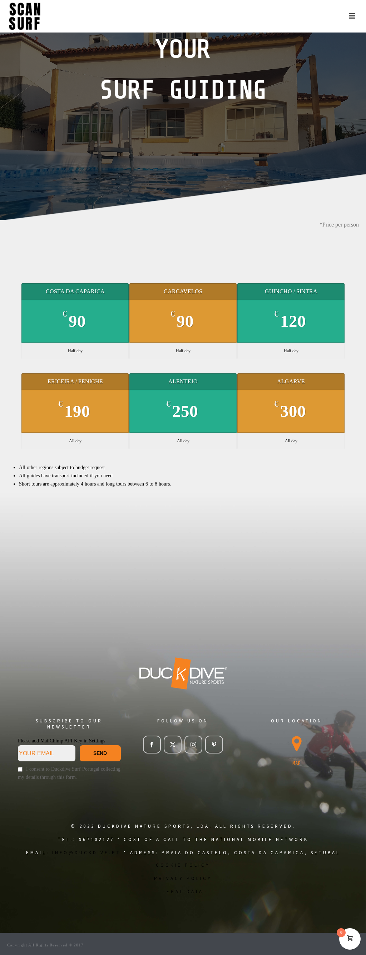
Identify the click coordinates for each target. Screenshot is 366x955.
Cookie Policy (183, 865)
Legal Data (183, 892)
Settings (97, 740)
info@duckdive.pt (86, 853)
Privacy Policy (183, 878)
